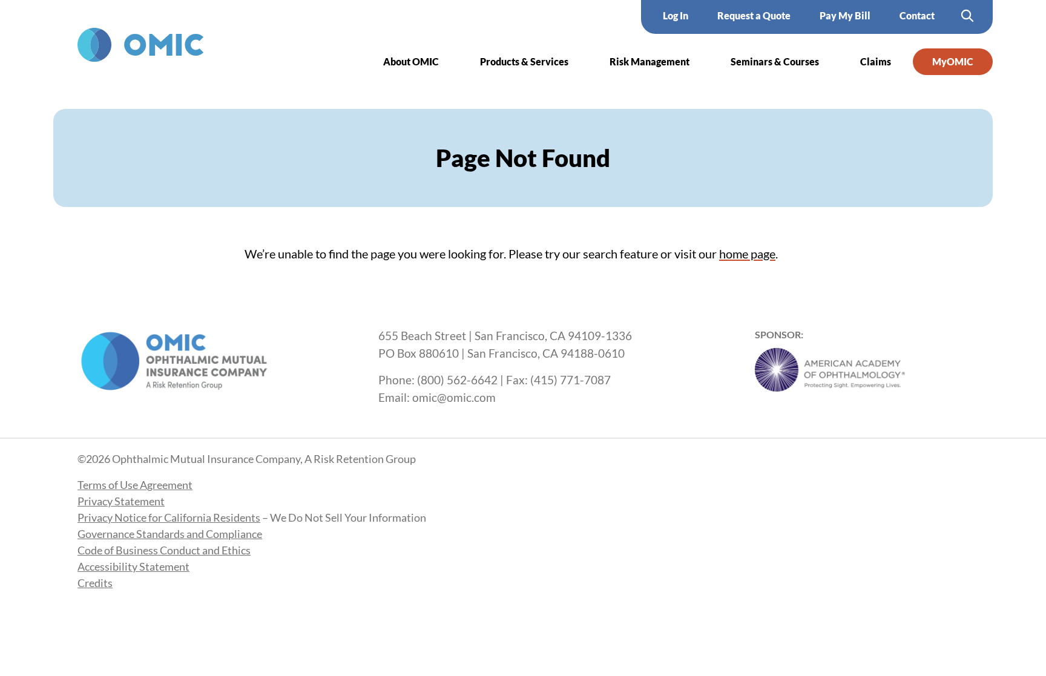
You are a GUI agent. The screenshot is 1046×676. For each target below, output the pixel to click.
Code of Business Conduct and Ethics (164, 550)
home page (747, 253)
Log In (675, 15)
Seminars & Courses (775, 61)
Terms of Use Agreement (134, 484)
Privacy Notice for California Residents (168, 517)
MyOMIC (952, 61)
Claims (875, 61)
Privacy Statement (121, 501)
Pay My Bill (845, 15)
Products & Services (524, 61)
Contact (917, 15)
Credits (95, 582)
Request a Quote (754, 15)
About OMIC (411, 61)
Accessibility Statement (133, 566)
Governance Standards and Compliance (169, 533)
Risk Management (649, 61)
